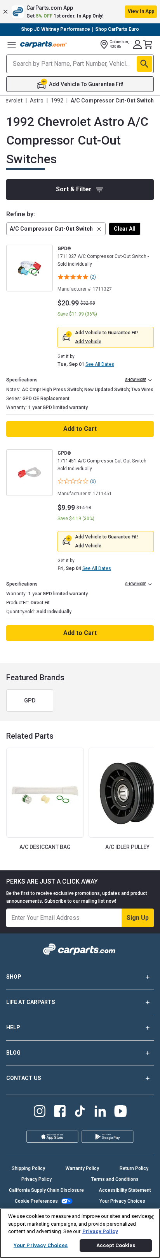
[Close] (151, 1217)
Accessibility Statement (125, 1190)
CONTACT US (23, 1078)
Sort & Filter (74, 189)
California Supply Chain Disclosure (46, 1190)
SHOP (13, 977)
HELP (13, 1027)
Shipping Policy (28, 1168)
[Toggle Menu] (11, 44)
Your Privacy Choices (122, 1201)
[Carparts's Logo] (43, 44)
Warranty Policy (82, 1168)
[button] (80, 11)
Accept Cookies (116, 1245)
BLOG (13, 1053)
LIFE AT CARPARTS (30, 1002)
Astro (36, 100)
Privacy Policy (36, 1179)
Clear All (125, 229)
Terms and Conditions (115, 1179)
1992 (57, 100)
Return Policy (134, 1168)
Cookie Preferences (36, 1201)
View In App (141, 11)
